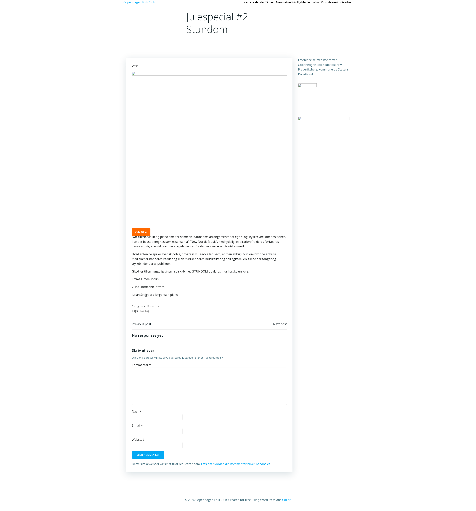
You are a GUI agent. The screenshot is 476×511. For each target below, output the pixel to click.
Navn (137, 411)
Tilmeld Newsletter (278, 2)
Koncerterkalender (252, 2)
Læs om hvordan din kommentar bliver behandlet (235, 464)
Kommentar (141, 365)
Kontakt (347, 2)
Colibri (286, 500)
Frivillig (296, 2)
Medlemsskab (311, 2)
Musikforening (331, 2)
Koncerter (153, 306)
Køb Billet (141, 232)
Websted (138, 440)
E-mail (137, 425)
